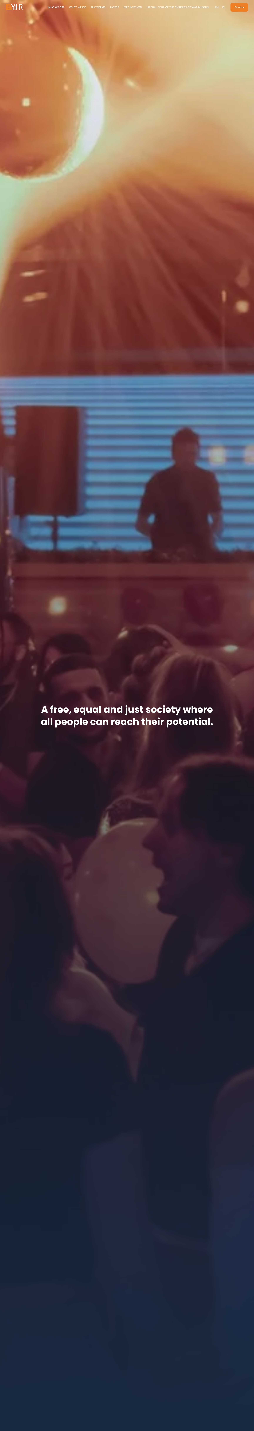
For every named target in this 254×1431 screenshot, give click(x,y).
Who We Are (56, 7)
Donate (239, 7)
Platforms (98, 7)
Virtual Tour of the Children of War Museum (178, 7)
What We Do (77, 7)
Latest (114, 7)
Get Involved (133, 7)
